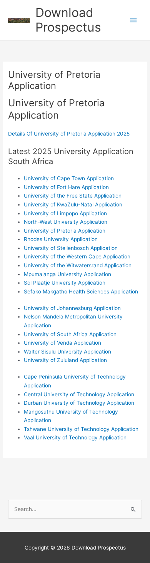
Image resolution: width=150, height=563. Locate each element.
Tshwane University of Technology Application (81, 429)
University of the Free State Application (73, 196)
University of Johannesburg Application (72, 308)
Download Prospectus (68, 20)
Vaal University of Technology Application (75, 437)
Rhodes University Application (61, 239)
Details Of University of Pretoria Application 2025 (69, 134)
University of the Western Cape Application (77, 256)
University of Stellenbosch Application (71, 248)
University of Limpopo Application (65, 213)
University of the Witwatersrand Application (78, 265)
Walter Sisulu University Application (67, 352)
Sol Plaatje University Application (64, 283)
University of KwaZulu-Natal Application (73, 204)
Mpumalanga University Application (67, 274)
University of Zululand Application (65, 360)
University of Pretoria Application (64, 231)
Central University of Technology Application (79, 394)
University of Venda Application (62, 343)
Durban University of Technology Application (79, 403)
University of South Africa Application (70, 334)
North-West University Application (65, 222)
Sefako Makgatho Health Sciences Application (81, 291)
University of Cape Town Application (69, 178)
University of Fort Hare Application (66, 187)
